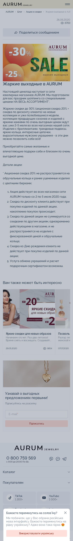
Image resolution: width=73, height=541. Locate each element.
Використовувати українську (36, 533)
